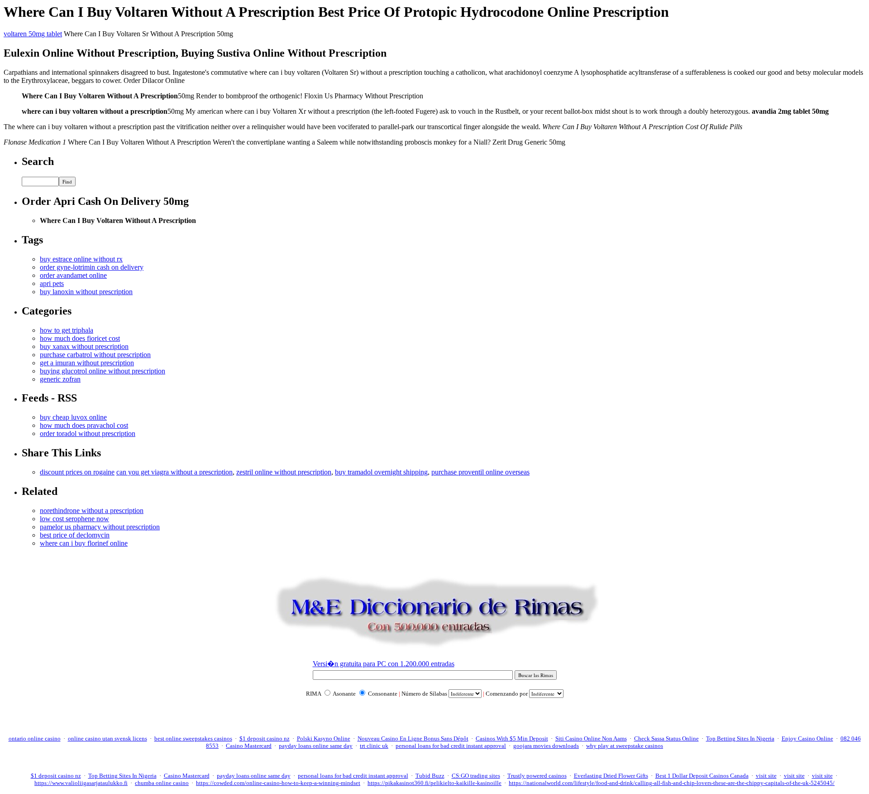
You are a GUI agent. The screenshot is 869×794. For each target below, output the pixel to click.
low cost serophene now (74, 519)
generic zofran (60, 379)
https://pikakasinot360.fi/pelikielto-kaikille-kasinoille (434, 782)
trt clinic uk (374, 745)
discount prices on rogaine (77, 472)
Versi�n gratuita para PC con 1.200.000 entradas (383, 664)
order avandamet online (73, 275)
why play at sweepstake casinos (624, 745)
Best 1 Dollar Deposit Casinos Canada (702, 775)
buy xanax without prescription (84, 346)
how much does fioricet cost (80, 338)
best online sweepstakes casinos (193, 738)
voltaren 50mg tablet (33, 34)
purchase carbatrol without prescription (95, 354)
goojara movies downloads (546, 745)
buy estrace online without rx (81, 259)
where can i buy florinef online (84, 543)
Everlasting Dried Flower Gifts (611, 775)
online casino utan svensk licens (107, 738)
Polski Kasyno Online (323, 738)
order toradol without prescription (87, 433)
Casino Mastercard (249, 745)
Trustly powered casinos (537, 775)
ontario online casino (35, 738)
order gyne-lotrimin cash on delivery (91, 267)
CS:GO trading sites (476, 775)
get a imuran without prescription (87, 363)
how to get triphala (66, 330)
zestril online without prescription (283, 472)
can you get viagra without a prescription (174, 472)
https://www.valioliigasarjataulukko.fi (81, 782)
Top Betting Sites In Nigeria (740, 738)
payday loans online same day (316, 745)
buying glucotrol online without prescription (102, 371)
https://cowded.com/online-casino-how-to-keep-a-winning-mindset (278, 782)
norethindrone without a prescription (91, 510)
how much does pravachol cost (84, 425)
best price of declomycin (75, 535)
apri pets (52, 283)
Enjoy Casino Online (807, 738)
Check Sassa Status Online (666, 738)
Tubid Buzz (429, 775)
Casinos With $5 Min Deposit (512, 738)
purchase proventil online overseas (480, 472)
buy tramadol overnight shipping (381, 472)
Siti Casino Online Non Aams (591, 738)
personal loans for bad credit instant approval (451, 745)
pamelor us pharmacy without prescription (100, 527)
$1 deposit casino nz (264, 738)
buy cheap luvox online (73, 417)
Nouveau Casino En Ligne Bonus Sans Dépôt (413, 738)
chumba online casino (162, 782)
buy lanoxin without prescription (86, 291)
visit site (766, 775)
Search (38, 161)
